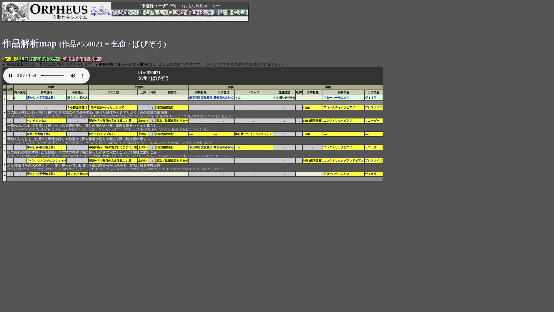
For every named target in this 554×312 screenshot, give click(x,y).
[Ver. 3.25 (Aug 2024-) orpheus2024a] (90, 5)
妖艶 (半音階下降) (38, 133)
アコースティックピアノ (339, 107)
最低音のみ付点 (224, 97)
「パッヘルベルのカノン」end (46, 160)
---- (191, 134)
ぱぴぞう (160, 78)
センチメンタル (37, 120)
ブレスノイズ (373, 107)
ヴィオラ (371, 97)
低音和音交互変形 (200, 97)
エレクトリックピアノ (337, 120)
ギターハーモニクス (336, 97)
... (4, 28)
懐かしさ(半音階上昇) (41, 97)
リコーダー (372, 120)
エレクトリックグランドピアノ (343, 160)
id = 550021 (150, 72)
